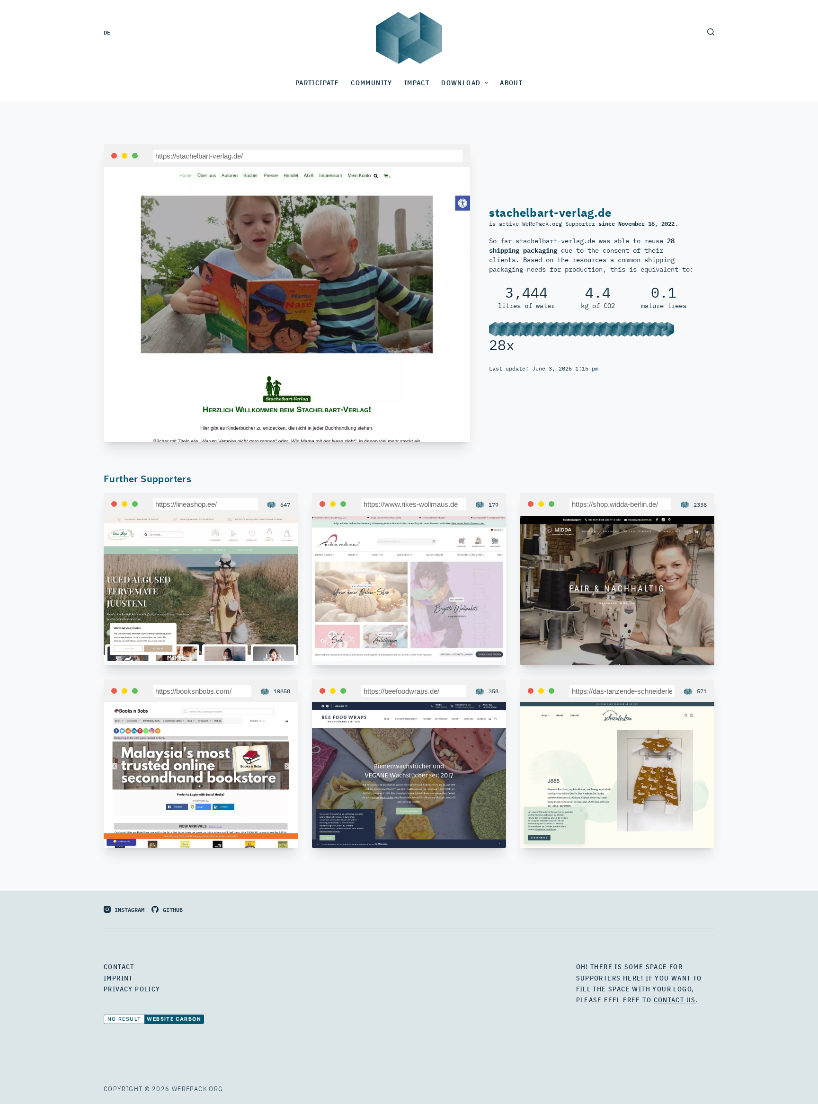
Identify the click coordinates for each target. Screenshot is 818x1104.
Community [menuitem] (371, 83)
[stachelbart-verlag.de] (287, 303)
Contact (119, 967)
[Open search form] (710, 31)
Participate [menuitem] (317, 83)
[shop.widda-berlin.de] (617, 589)
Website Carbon (174, 1019)
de (107, 31)
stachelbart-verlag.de (550, 212)
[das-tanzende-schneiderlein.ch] (617, 774)
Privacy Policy (132, 989)
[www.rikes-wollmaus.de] (409, 587)
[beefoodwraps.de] (409, 774)
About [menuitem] (511, 83)
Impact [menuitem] (416, 83)
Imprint (118, 978)
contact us (675, 1000)
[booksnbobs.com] (201, 774)
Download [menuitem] (460, 83)
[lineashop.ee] (201, 587)
